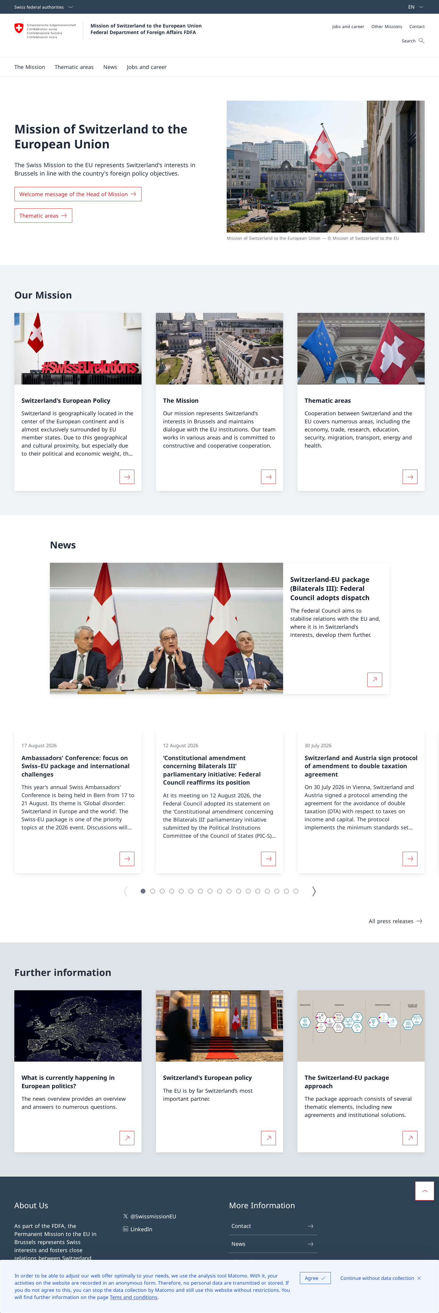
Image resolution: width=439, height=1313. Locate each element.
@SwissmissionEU (153, 1216)
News (238, 1243)
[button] (30, 66)
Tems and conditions (133, 1297)
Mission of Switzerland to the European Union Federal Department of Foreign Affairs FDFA (146, 29)
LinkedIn (141, 1229)
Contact (241, 1225)
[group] (78, 801)
